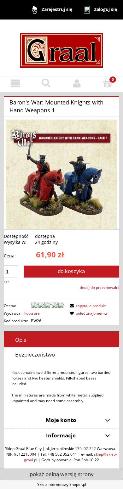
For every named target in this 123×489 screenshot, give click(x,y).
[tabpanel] (61, 387)
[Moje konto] (77, 83)
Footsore (32, 313)
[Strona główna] (61, 47)
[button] (15, 83)
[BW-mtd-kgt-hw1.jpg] (62, 174)
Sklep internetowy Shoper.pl (61, 484)
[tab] (61, 339)
